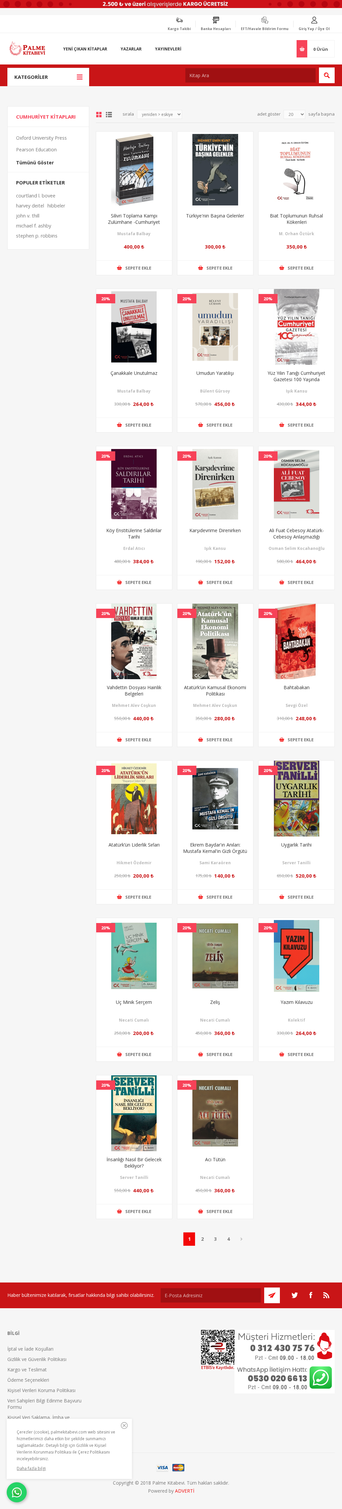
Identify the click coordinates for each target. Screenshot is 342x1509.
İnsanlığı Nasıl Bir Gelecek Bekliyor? (134, 1162)
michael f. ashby (33, 225)
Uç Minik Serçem (134, 1002)
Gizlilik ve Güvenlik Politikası (36, 1359)
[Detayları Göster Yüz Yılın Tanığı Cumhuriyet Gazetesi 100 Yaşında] (296, 327)
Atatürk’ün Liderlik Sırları (134, 845)
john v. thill (27, 215)
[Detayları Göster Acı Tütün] (215, 1113)
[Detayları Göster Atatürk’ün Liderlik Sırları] (134, 799)
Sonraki (241, 1239)
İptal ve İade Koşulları (30, 1349)
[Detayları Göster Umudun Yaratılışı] (215, 327)
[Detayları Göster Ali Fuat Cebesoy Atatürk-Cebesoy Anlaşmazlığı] (296, 484)
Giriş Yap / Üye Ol (314, 28)
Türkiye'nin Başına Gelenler (215, 215)
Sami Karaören (215, 863)
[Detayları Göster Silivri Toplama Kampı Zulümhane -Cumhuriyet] (134, 169)
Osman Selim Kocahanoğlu (297, 548)
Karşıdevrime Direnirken (215, 530)
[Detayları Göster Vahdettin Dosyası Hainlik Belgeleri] (134, 642)
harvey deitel (30, 205)
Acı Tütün (215, 1159)
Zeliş (215, 1002)
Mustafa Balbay (134, 234)
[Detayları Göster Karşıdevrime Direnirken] (215, 484)
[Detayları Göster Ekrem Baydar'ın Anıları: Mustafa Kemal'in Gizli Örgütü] (215, 799)
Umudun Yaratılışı (215, 373)
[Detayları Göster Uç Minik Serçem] (134, 956)
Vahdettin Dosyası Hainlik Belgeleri (134, 690)
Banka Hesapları (216, 28)
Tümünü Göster (35, 162)
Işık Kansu (296, 391)
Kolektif (296, 1020)
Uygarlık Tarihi (296, 845)
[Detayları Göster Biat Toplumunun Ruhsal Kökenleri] (296, 169)
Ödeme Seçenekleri (28, 1380)
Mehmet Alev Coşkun (134, 705)
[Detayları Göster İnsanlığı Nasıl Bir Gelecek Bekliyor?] (134, 1113)
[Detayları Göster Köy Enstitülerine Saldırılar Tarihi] (134, 484)
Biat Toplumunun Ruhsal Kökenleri (296, 218)
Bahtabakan (297, 687)
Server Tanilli (296, 863)
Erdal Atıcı (134, 548)
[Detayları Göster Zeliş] (215, 956)
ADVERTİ (184, 1491)
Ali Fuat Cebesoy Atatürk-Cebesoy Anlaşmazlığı (296, 533)
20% (105, 299)
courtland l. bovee (35, 195)
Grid (99, 114)
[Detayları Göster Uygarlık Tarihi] (296, 799)
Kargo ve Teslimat (27, 1369)
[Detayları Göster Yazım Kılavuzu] (296, 956)
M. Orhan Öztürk (296, 234)
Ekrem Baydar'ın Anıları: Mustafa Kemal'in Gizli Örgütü (215, 848)
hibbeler (56, 205)
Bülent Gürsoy (215, 391)
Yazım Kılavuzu (297, 1002)
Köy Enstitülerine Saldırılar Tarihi (134, 533)
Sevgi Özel (297, 705)
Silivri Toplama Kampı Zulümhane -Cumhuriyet (134, 218)
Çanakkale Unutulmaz (134, 373)
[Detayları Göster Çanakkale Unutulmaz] (134, 327)
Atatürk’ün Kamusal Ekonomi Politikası (215, 690)
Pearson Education (36, 149)
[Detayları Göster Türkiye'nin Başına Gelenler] (215, 169)
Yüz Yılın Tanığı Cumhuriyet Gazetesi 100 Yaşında (296, 376)
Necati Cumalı (134, 1020)
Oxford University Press (41, 138)
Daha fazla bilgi (31, 1468)
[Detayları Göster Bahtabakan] (296, 642)
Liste (109, 114)
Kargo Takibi (179, 28)
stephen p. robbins (36, 236)
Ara (327, 75)
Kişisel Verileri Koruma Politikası (41, 1390)
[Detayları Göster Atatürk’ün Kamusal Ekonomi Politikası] (215, 642)
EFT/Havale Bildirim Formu (265, 28)
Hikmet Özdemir (134, 863)
